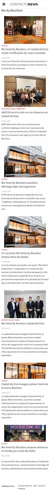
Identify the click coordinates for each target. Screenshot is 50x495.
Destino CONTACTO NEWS (10, 320)
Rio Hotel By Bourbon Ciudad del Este (22, 323)
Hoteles (4, 46)
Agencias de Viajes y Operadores (13, 109)
